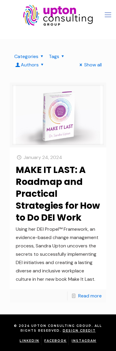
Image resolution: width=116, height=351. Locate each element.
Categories (26, 56)
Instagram (84, 341)
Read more (90, 296)
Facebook (55, 341)
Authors (30, 65)
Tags (54, 56)
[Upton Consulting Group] (58, 14)
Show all (93, 65)
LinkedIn (29, 341)
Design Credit (79, 331)
